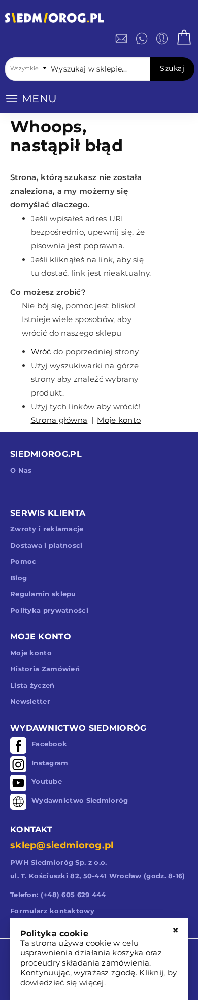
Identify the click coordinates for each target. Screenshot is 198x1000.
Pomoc (23, 561)
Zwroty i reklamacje (47, 529)
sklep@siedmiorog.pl (62, 845)
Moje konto (119, 420)
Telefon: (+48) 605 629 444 (58, 894)
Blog (18, 578)
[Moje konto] (162, 38)
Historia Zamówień (45, 669)
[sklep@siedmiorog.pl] (121, 38)
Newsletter (30, 701)
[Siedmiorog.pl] (54, 19)
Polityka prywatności (49, 610)
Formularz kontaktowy (52, 911)
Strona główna (59, 420)
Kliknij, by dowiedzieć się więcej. (98, 977)
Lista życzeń (32, 685)
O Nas (21, 470)
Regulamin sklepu (43, 594)
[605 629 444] (141, 38)
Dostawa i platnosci (46, 545)
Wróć (41, 351)
